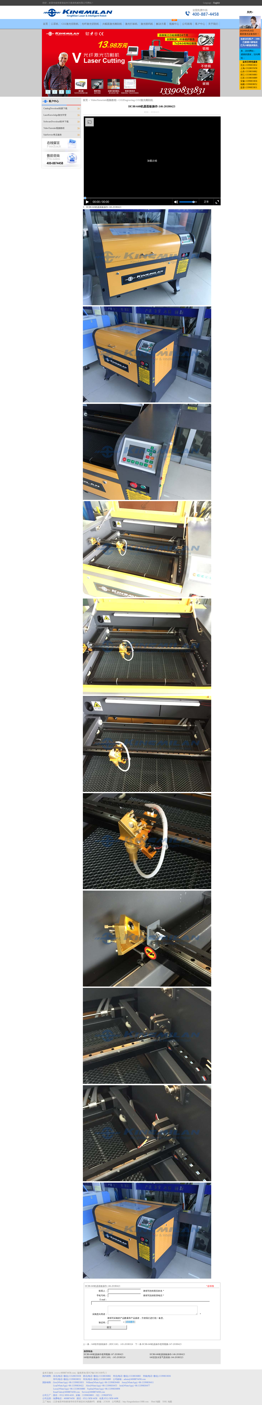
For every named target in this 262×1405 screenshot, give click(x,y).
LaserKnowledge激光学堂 (54, 115)
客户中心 (200, 24)
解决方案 (161, 24)
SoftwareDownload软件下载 (56, 121)
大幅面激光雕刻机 (112, 24)
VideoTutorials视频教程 (54, 128)
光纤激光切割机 (90, 24)
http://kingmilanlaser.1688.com (135, 1401)
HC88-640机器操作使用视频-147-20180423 (161, 1344)
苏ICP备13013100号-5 (96, 1373)
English (216, 3)
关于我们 (213, 24)
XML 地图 (167, 1401)
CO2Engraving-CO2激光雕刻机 (136, 100)
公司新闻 (187, 24)
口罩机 (54, 24)
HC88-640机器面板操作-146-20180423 (167, 1354)
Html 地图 (155, 1401)
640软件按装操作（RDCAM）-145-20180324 (112, 1344)
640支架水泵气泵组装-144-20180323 (166, 1357)
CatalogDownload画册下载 (55, 108)
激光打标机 (131, 24)
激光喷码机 (147, 24)
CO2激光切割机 (70, 24)
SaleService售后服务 (52, 134)
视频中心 (174, 24)
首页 (45, 24)
